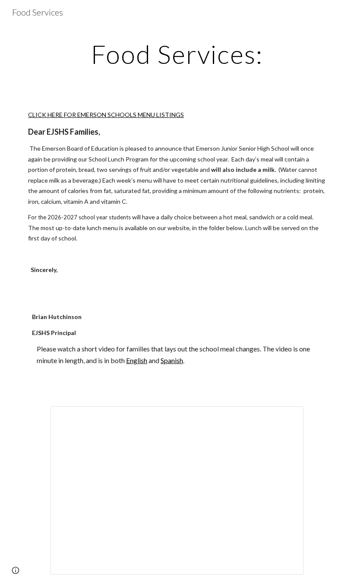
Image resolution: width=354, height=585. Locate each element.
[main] (177, 54)
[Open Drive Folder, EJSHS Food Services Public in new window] (287, 417)
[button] (15, 570)
